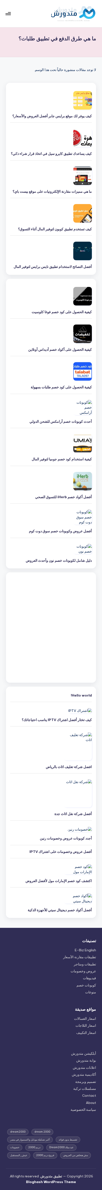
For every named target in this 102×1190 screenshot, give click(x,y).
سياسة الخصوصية (83, 1109)
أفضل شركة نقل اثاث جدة (73, 814)
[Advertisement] (51, 627)
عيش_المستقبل (18, 1155)
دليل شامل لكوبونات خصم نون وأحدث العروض (59, 560)
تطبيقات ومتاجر (85, 964)
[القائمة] (8, 13)
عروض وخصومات (83, 971)
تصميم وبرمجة (85, 1081)
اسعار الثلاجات (86, 1025)
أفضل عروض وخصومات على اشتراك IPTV (60, 851)
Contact (89, 1095)
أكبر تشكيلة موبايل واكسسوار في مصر (30, 1139)
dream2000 (18, 1131)
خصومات (14, 1147)
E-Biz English (85, 950)
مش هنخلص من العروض (75, 1155)
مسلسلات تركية (84, 1088)
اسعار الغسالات (85, 1018)
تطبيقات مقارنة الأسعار (79, 957)
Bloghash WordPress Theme (51, 1182)
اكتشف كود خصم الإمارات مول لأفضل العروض (59, 881)
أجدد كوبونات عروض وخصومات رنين (66, 838)
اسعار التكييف (86, 1032)
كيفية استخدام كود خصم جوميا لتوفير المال (62, 459)
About (91, 1102)
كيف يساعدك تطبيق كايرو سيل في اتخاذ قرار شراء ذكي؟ (51, 153)
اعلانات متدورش (84, 1067)
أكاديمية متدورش (84, 1074)
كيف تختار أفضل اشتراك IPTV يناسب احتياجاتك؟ (57, 720)
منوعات (90, 992)
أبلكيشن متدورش (83, 1053)
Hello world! (81, 695)
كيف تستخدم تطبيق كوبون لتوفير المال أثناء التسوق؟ (55, 229)
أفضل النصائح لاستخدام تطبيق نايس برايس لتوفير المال (53, 266)
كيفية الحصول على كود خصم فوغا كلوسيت (62, 312)
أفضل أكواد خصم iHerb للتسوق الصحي (63, 497)
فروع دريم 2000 (45, 1155)
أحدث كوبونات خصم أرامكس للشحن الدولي (60, 421)
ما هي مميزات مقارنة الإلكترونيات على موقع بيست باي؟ (52, 191)
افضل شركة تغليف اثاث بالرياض (69, 767)
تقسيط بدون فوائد (68, 1139)
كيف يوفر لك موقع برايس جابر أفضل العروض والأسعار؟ (52, 116)
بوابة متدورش (86, 1060)
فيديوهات (89, 978)
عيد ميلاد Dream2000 (61, 1147)
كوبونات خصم (86, 985)
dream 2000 (42, 1131)
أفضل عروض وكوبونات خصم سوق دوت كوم (60, 531)
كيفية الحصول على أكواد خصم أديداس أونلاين (60, 349)
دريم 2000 (34, 1147)
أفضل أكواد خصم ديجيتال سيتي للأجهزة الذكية (60, 910)
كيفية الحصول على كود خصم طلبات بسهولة (61, 387)
